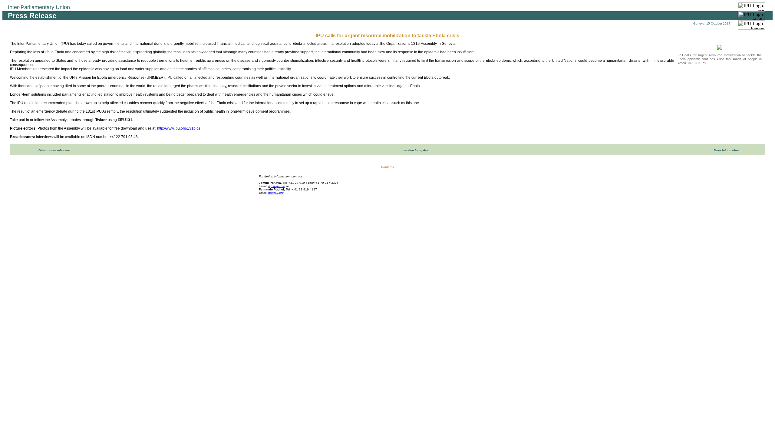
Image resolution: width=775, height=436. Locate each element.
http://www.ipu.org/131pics (178, 128)
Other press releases (54, 150)
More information (727, 150)
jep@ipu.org (276, 186)
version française (416, 150)
